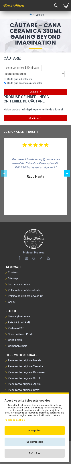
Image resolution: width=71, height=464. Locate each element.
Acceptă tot (34, 430)
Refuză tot (34, 453)
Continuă (34, 118)
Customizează (34, 441)
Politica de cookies (15, 420)
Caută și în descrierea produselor (24, 83)
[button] (4, 173)
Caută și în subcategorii (19, 79)
